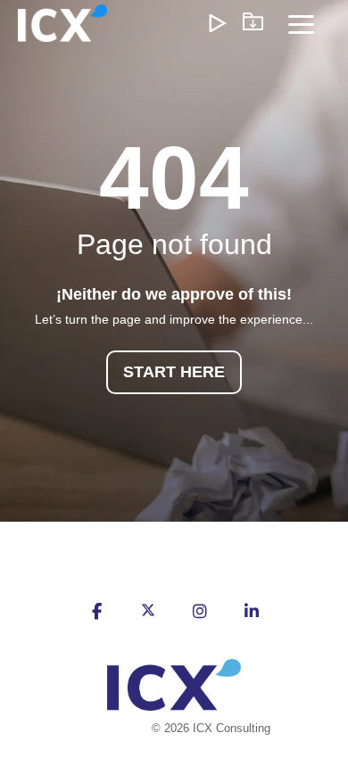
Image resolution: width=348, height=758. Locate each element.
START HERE (174, 372)
